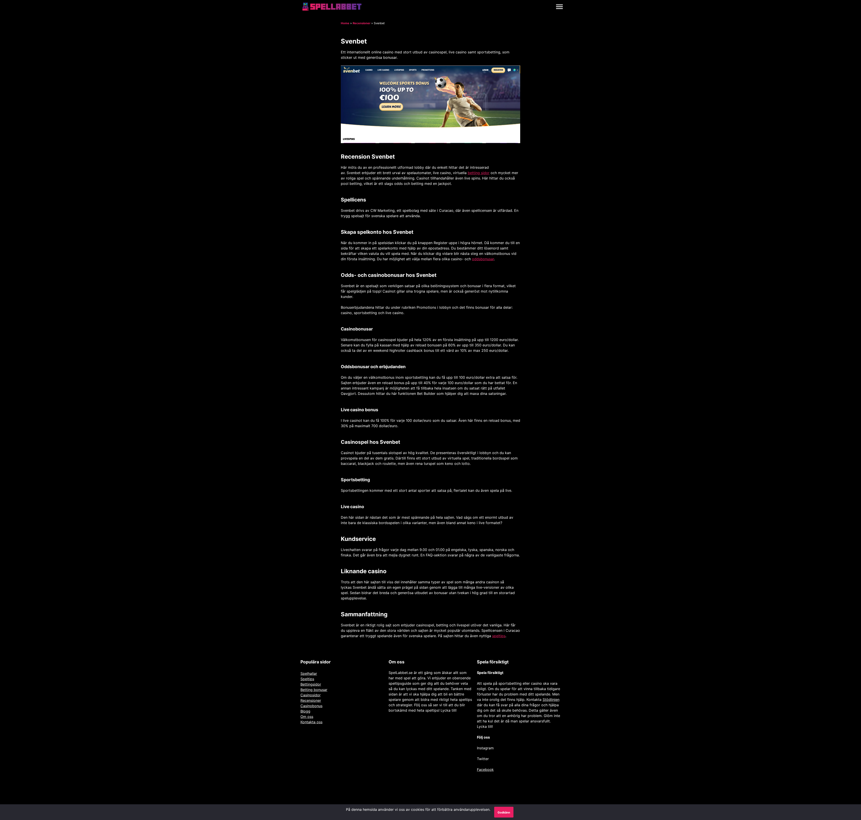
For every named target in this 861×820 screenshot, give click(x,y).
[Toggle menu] (559, 6)
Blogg (305, 711)
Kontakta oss (311, 722)
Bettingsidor (310, 684)
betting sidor (478, 173)
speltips (498, 636)
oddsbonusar (483, 259)
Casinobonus (311, 706)
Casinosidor (310, 695)
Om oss (306, 716)
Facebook (485, 769)
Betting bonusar (313, 689)
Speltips (307, 679)
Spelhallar (308, 673)
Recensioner (361, 23)
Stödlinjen (551, 699)
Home (345, 23)
